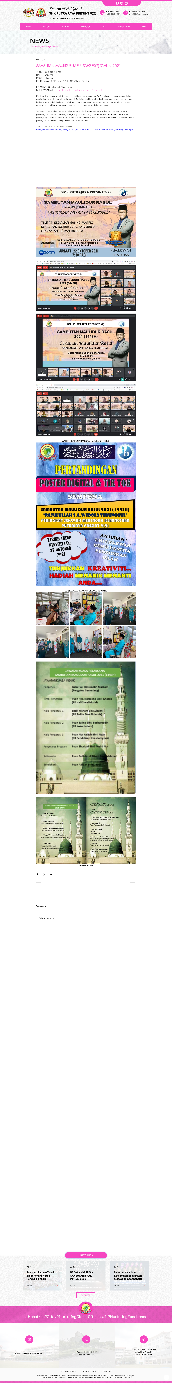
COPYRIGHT (106, 1371)
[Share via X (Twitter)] (44, 874)
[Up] (166, 1377)
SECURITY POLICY (69, 1371)
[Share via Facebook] (37, 874)
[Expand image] (52, 608)
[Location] (102, 12)
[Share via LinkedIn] (50, 874)
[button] (65, 26)
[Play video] (86, 156)
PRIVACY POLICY (90, 1371)
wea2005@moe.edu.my (139, 14)
